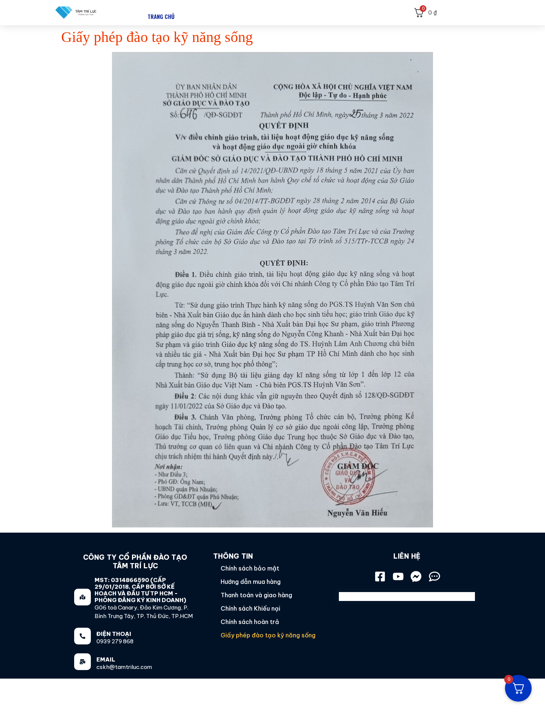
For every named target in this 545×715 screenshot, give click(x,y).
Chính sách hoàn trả (250, 621)
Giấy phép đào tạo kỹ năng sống (268, 635)
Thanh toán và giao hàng (256, 595)
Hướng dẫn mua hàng (251, 581)
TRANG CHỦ (161, 16)
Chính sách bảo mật (250, 568)
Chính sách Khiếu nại (250, 608)
